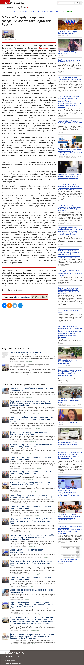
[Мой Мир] (20, 305)
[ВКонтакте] (4, 305)
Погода (35, 11)
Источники (26, 11)
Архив (16, 11)
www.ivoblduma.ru (10, 39)
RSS (19, 663)
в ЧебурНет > (70, 11)
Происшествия (47, 11)
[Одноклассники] (9, 305)
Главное (8, 11)
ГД (15, 115)
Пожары (58, 11)
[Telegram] (14, 305)
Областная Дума (22, 297)
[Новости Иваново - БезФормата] (12, 2)
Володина (43, 48)
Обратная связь (10, 659)
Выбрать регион (10, 660)
